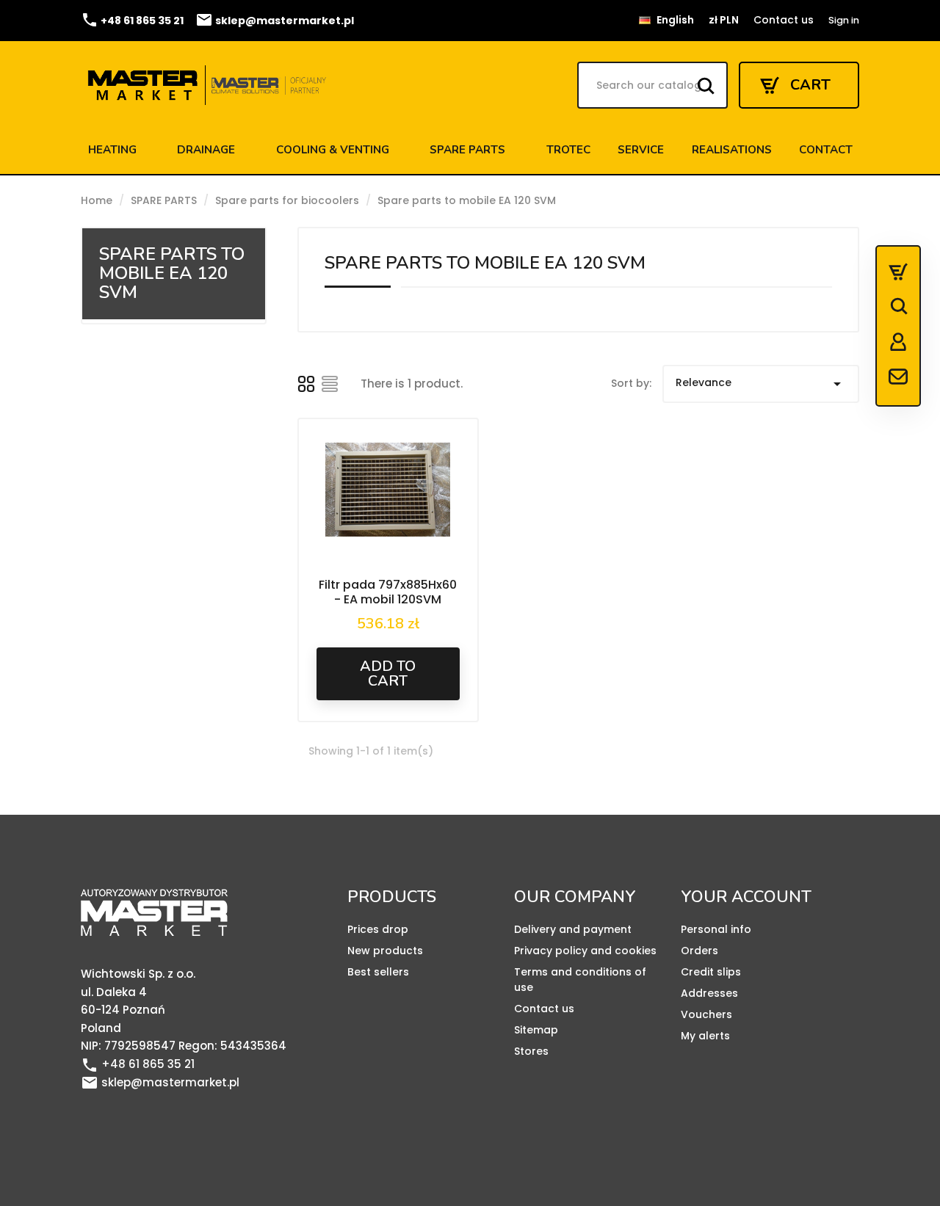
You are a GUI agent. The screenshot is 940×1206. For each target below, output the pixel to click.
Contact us (783, 19)
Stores (531, 1051)
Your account (746, 897)
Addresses (709, 993)
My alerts (705, 1035)
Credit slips (711, 972)
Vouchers (706, 1014)
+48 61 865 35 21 (132, 20)
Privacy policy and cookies (585, 950)
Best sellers (378, 972)
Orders (699, 950)
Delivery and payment (573, 929)
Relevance (761, 384)
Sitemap (536, 1029)
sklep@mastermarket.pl (274, 20)
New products (385, 950)
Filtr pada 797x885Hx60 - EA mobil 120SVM (388, 592)
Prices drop (377, 929)
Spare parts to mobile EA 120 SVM (172, 273)
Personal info (716, 929)
